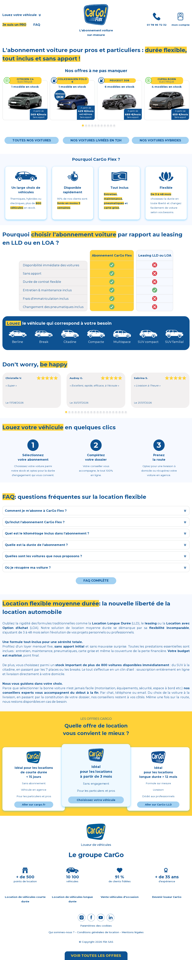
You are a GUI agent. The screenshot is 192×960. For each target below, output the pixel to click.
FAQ (36, 24)
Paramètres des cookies (96, 925)
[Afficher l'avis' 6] (82, 412)
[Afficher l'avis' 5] (79, 412)
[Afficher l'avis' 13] (104, 412)
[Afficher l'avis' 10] (94, 412)
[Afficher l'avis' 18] (119, 412)
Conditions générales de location (98, 932)
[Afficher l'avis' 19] (123, 412)
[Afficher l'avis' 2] (69, 412)
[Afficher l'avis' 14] (107, 412)
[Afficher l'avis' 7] (85, 412)
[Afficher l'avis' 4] (75, 412)
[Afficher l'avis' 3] (73, 412)
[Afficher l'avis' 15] (110, 412)
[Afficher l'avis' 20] (126, 412)
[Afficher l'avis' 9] (91, 412)
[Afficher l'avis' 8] (88, 412)
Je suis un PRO (14, 24)
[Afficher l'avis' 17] (116, 412)
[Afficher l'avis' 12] (101, 412)
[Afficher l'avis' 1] (66, 412)
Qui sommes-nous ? (61, 932)
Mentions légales (133, 932)
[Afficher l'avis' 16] (113, 412)
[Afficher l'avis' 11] (97, 412)
